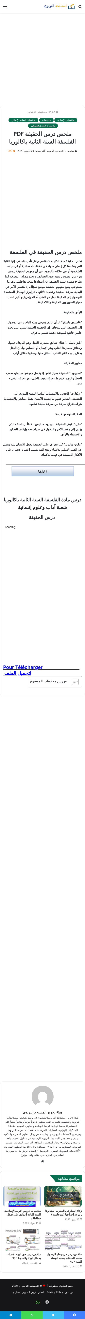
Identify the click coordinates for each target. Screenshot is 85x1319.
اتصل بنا (16, 1292)
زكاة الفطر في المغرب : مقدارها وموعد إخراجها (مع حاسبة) (63, 1212)
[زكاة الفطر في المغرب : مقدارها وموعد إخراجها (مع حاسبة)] (63, 1196)
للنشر (41, 1292)
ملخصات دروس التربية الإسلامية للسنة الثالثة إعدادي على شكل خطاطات (22, 1214)
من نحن (69, 1292)
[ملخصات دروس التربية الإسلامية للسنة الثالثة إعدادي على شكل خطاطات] (22, 1196)
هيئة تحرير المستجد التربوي (60, 150)
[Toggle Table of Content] (73, 681)
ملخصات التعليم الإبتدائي (23, 120)
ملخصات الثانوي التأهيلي (43, 125)
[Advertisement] (42, 59)
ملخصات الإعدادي (36, 111)
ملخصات (46, 120)
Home (52, 111)
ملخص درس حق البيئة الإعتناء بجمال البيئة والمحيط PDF (24, 1256)
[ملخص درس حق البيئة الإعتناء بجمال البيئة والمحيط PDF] (22, 1240)
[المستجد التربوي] (59, 6)
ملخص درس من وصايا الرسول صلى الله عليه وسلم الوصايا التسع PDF (64, 1258)
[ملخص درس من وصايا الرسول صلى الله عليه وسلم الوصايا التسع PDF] (63, 1239)
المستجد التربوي (30, 1285)
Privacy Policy (54, 1292)
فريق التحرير (29, 1292)
